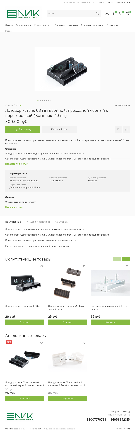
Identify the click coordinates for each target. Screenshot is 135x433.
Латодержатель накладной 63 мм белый (109, 308)
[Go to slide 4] (42, 100)
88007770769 (106, 2)
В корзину (25, 322)
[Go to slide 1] (37, 100)
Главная (9, 30)
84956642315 (123, 2)
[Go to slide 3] (40, 100)
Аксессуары (112, 25)
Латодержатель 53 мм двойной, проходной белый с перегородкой (66, 384)
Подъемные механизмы (66, 25)
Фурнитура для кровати (92, 25)
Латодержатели (23, 25)
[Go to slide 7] (48, 100)
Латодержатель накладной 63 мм (23, 306)
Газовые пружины (42, 25)
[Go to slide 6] (46, 100)
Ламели (9, 25)
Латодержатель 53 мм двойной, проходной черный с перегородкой (24, 384)
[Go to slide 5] (44, 100)
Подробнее (67, 398)
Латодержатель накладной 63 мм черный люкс (66, 308)
